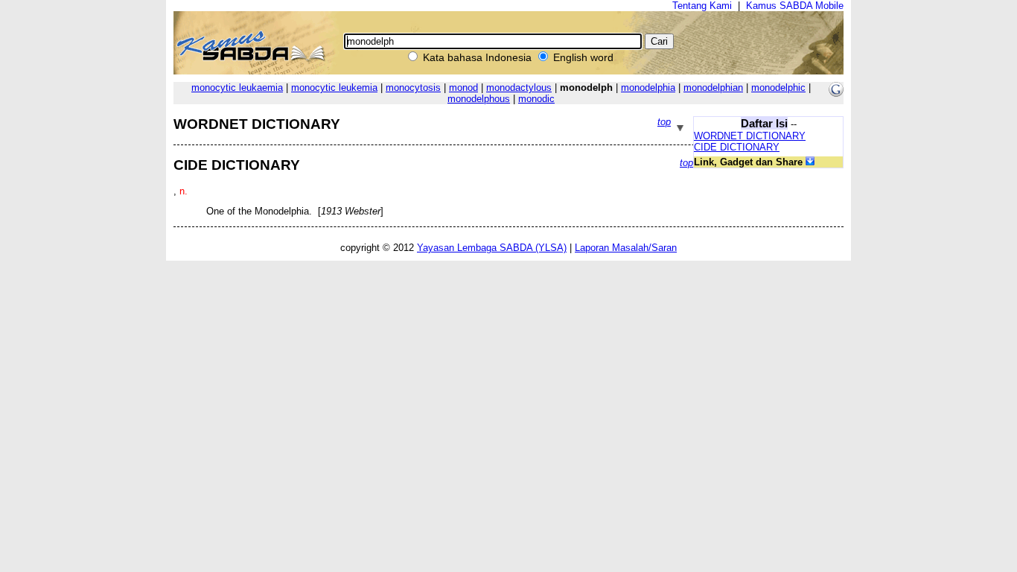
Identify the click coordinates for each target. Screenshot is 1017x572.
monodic (536, 98)
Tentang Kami (702, 5)
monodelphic (778, 87)
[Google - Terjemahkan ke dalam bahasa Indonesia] (836, 93)
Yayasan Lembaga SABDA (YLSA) (492, 247)
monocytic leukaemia (237, 87)
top (664, 121)
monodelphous (478, 98)
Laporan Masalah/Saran (626, 247)
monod (463, 87)
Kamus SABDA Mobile (795, 5)
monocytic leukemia (334, 87)
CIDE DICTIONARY (737, 147)
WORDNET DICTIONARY (750, 136)
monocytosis (413, 87)
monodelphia (648, 87)
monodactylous (519, 87)
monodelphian (713, 87)
